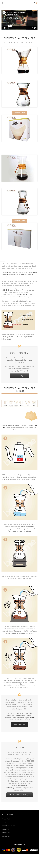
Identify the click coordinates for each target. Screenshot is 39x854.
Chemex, (5, 272)
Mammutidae (9, 770)
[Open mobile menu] (2, 3)
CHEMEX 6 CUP (19, 113)
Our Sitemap (6, 836)
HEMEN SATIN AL (19, 725)
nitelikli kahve (22, 294)
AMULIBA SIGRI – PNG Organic (19, 795)
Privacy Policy (6, 819)
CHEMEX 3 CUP (19, 220)
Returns (4, 822)
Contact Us (5, 829)
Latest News (6, 833)
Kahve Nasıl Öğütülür (19, 376)
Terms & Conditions (8, 826)
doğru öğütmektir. (21, 371)
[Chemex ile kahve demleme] (18, 320)
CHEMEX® (5, 290)
